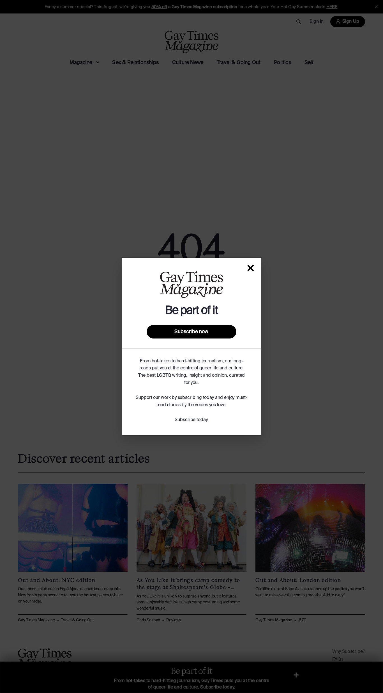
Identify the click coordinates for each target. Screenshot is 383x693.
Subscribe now (191, 331)
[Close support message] (250, 268)
